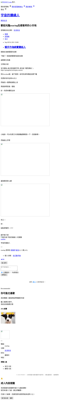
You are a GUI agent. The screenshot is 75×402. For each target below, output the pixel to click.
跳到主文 (4, 20)
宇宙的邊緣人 (10, 15)
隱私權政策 (48, 374)
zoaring (3, 239)
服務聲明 (56, 374)
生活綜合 (17, 30)
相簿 (6, 34)
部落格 (7, 36)
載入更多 (4, 263)
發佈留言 (4, 275)
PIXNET (23, 374)
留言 (17, 250)
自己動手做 (17, 255)
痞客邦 (13, 250)
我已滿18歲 (5, 398)
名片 (6, 39)
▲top (2, 259)
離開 (11, 398)
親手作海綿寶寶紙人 (15, 47)
